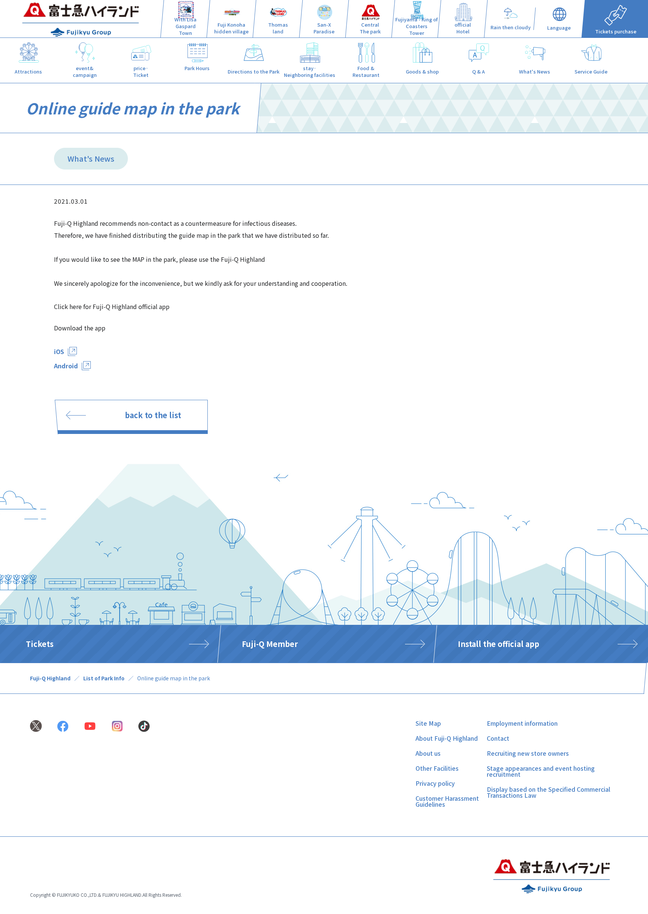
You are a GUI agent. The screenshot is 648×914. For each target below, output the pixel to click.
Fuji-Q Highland (50, 678)
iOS (59, 351)
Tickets (40, 643)
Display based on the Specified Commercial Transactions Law (548, 792)
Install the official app (498, 643)
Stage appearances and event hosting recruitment (541, 771)
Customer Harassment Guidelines (447, 801)
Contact (498, 738)
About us (428, 753)
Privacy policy (435, 783)
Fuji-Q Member (270, 643)
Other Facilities (437, 768)
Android (66, 365)
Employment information (522, 723)
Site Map (428, 723)
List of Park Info (103, 678)
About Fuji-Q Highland (447, 738)
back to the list (153, 415)
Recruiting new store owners (528, 753)
